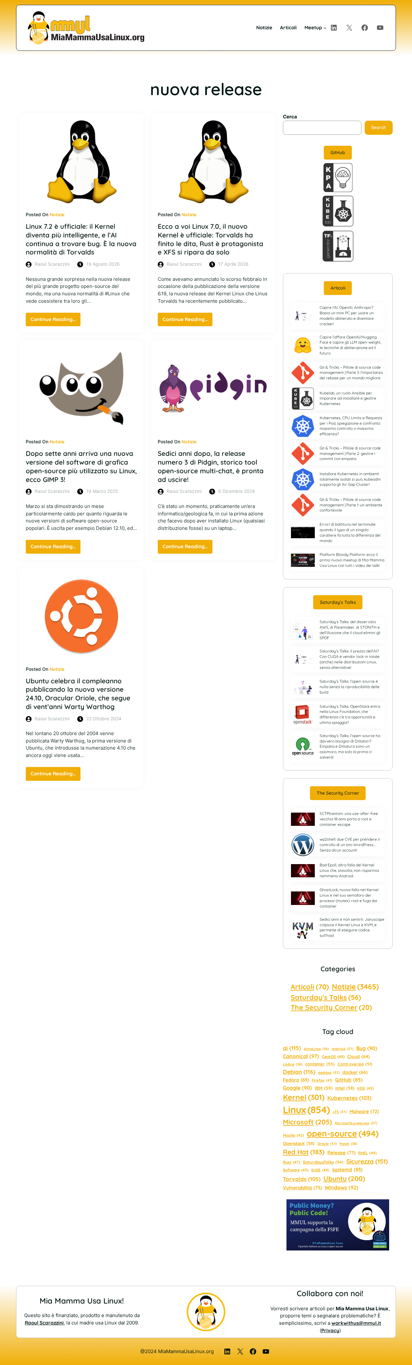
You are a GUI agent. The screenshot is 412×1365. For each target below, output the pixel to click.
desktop (329, 1072)
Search (378, 127)
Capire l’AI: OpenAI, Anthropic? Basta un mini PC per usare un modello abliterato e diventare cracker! (347, 315)
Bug (366, 1048)
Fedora (296, 1080)
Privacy (330, 1330)
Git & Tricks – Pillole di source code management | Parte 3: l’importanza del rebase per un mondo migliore (351, 373)
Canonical (301, 1056)
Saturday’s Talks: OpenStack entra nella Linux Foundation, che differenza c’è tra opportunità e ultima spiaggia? (350, 714)
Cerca (290, 117)
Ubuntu (344, 1178)
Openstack (298, 1143)
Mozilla (293, 1135)
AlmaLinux (316, 1049)
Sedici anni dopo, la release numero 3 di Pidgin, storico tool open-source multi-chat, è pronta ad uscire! (211, 466)
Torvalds (302, 1179)
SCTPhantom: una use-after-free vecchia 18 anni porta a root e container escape (349, 819)
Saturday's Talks (326, 997)
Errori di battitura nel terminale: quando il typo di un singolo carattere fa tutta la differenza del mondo (350, 532)
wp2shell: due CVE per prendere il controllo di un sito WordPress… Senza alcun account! (350, 845)
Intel (344, 1088)
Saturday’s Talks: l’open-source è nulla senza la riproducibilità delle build (349, 687)
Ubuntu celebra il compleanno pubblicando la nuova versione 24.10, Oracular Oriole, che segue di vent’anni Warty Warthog (78, 694)
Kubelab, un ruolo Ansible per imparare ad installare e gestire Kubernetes (348, 398)
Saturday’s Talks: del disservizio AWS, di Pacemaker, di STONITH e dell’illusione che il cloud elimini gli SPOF (350, 629)
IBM (323, 1088)
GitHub (338, 152)
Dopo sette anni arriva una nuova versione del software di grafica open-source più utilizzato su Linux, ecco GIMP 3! (81, 466)
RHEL (367, 1152)
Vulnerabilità (302, 1188)
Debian (299, 1071)
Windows (341, 1187)
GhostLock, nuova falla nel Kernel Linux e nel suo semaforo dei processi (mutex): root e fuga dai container (349, 897)
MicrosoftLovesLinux (356, 1123)
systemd (347, 1170)
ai (292, 1048)
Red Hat (303, 1152)
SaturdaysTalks (323, 1162)
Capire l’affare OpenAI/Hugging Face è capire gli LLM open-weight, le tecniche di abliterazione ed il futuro (350, 345)
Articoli (338, 288)
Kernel (303, 1097)
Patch (348, 1143)
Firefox (322, 1080)
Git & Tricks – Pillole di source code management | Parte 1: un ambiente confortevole (351, 505)
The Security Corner (338, 793)
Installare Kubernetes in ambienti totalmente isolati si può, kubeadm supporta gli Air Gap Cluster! (350, 479)
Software (295, 1169)
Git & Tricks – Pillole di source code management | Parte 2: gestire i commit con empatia (350, 453)
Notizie (57, 214)
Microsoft (307, 1122)
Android (342, 1049)
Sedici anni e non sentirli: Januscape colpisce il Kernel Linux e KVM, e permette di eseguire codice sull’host (352, 927)
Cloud (358, 1056)
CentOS (333, 1056)
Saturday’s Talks (338, 602)
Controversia (355, 1063)
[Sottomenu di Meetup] (324, 27)
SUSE (320, 1169)
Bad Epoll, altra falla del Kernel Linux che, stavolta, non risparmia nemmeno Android (349, 870)
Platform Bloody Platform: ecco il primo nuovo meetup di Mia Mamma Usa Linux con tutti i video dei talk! (352, 560)
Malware (364, 1111)
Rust (291, 1162)
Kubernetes (349, 1097)
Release (341, 1152)
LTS (340, 1112)
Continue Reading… (55, 321)
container (320, 1063)
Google (297, 1087)
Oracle (327, 1143)
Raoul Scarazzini (44, 1323)
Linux (306, 1109)
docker (355, 1072)
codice (292, 1064)
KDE (365, 1088)
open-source (343, 1133)
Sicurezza (367, 1161)
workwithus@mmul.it (356, 1323)
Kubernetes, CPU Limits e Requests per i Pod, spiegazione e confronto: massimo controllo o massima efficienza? (351, 425)
